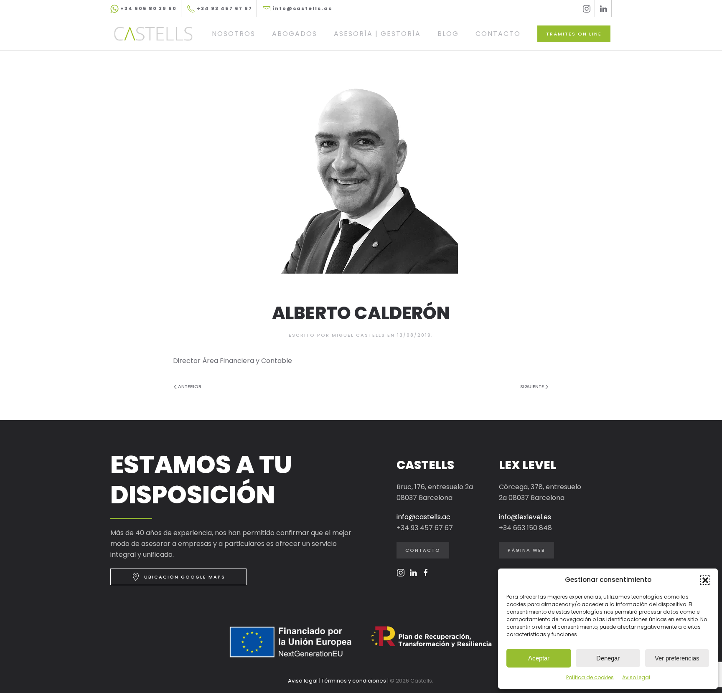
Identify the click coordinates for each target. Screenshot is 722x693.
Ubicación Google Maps (184, 577)
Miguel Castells (358, 335)
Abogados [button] (294, 33)
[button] (705, 580)
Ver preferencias (677, 658)
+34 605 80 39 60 (148, 8)
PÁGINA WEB (526, 550)
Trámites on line (574, 33)
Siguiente (532, 386)
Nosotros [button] (233, 33)
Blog (448, 33)
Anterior (189, 386)
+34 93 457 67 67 (223, 8)
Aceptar (538, 658)
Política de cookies (590, 677)
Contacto (498, 33)
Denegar (608, 658)
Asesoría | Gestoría (377, 33)
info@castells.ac (301, 8)
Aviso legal (636, 677)
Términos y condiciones (353, 681)
